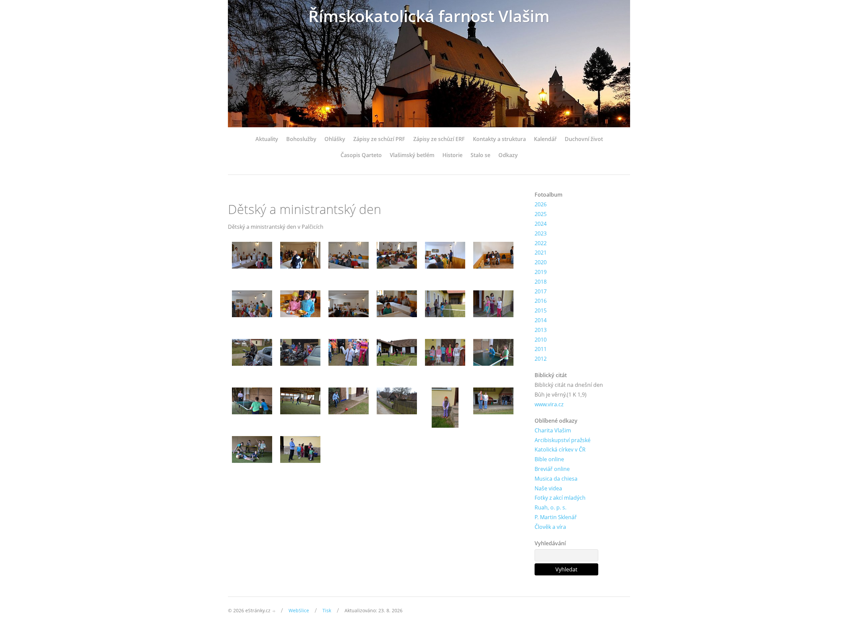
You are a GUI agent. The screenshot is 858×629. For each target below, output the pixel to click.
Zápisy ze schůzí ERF (439, 139)
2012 (541, 358)
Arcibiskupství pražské (563, 440)
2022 (541, 243)
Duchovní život (584, 139)
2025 (541, 214)
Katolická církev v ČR (560, 449)
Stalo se (480, 155)
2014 (541, 320)
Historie (452, 155)
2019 (541, 272)
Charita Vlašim (553, 430)
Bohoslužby (301, 139)
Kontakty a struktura (499, 139)
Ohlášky (334, 139)
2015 (541, 310)
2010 (541, 339)
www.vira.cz (549, 404)
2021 (541, 252)
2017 (541, 291)
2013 (541, 330)
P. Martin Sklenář (556, 517)
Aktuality (266, 139)
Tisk (326, 610)
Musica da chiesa (556, 478)
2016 (541, 300)
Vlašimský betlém (412, 155)
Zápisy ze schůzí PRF (379, 139)
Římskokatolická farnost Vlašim (429, 16)
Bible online (549, 459)
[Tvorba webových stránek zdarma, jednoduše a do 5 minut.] (274, 611)
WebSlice (299, 610)
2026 (541, 204)
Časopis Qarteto (361, 155)
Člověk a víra (550, 527)
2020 (541, 262)
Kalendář (545, 139)
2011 (541, 349)
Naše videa (548, 488)
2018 (541, 281)
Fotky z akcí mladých (560, 497)
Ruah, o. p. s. (550, 507)
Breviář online (552, 469)
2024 (541, 223)
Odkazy (508, 155)
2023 (541, 233)
